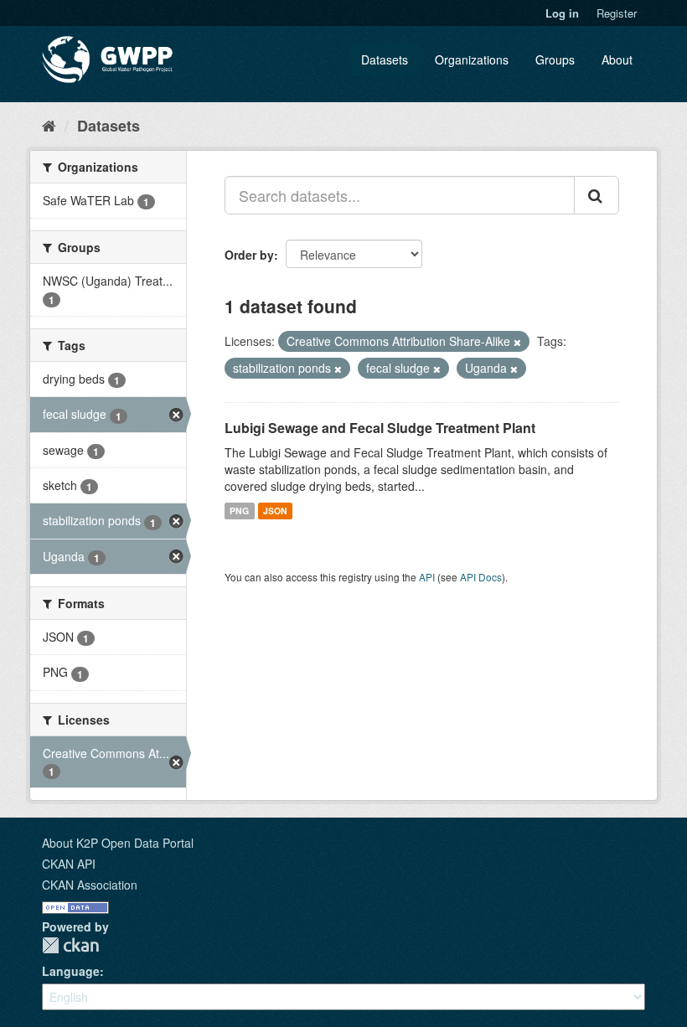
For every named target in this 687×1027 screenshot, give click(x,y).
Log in (562, 13)
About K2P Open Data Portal (118, 842)
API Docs (481, 577)
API (427, 577)
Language (71, 970)
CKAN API (69, 863)
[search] (596, 195)
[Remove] (517, 341)
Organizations (472, 59)
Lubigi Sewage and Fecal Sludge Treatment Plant (380, 427)
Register (617, 13)
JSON (275, 510)
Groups (555, 59)
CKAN (70, 945)
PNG (239, 510)
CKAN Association (89, 884)
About (617, 59)
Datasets (384, 59)
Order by (249, 254)
